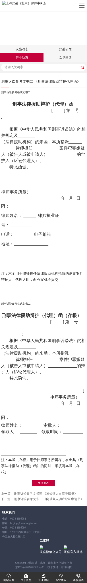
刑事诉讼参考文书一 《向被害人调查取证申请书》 (49, 499)
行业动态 (22, 57)
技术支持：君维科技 (60, 567)
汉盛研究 (65, 49)
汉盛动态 (22, 49)
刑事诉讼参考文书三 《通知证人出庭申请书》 (45, 493)
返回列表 (43, 483)
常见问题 (65, 57)
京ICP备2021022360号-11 (30, 567)
